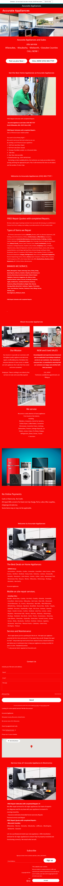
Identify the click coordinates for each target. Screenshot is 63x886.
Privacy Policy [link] (36, 705)
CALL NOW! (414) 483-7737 (43, 61)
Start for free (48, 1)
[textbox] (31, 671)
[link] (16, 11)
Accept (46, 880)
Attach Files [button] (6, 694)
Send (31, 700)
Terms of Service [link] (44, 705)
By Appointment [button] (10, 730)
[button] (31, 436)
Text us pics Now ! (16, 61)
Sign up (50, 860)
